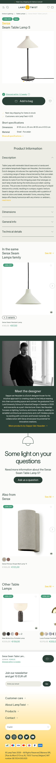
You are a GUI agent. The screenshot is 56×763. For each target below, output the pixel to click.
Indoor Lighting (7, 13)
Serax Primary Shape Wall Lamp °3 (14, 564)
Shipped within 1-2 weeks (11, 662)
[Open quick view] (51, 312)
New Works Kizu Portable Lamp (13, 638)
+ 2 (20, 634)
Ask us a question (28, 480)
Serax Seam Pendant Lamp (12, 322)
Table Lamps (20, 13)
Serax (6, 23)
